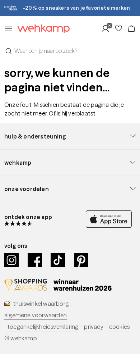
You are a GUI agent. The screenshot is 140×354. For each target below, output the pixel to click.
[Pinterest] (81, 260)
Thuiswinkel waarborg (41, 303)
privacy (93, 326)
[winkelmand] (131, 29)
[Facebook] (35, 260)
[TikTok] (58, 260)
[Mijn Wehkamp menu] (107, 29)
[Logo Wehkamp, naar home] (41, 28)
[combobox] (70, 50)
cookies (119, 326)
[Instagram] (11, 260)
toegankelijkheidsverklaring (42, 326)
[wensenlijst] (120, 29)
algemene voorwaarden (35, 315)
